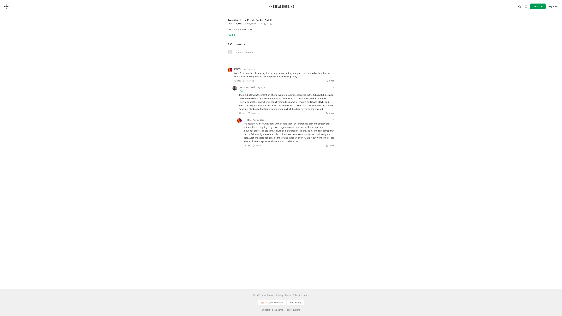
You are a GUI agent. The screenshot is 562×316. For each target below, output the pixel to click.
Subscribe (537, 6)
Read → (231, 34)
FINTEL (237, 69)
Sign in (553, 6)
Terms (288, 295)
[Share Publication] (526, 6)
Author (242, 91)
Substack (266, 309)
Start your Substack (273, 302)
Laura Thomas (235, 24)
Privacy (279, 295)
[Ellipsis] (332, 69)
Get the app (295, 302)
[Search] (519, 6)
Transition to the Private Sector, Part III (249, 20)
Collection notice (301, 295)
